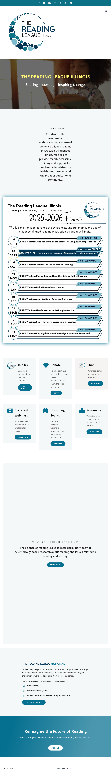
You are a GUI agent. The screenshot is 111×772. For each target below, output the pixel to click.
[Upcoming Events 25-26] (55, 199)
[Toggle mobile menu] (106, 11)
